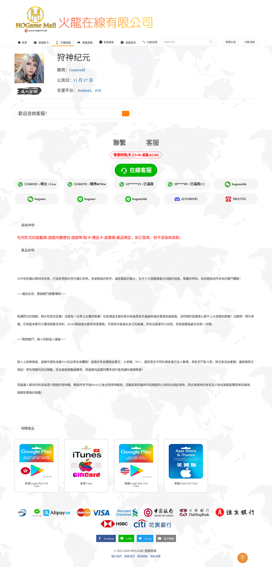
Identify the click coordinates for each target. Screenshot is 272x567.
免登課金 (108, 42)
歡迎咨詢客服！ (33, 113)
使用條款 (142, 556)
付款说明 (151, 42)
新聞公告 (231, 42)
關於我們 (116, 556)
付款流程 (249, 42)
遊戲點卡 (43, 42)
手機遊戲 (65, 42)
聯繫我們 (129, 556)
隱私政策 (155, 556)
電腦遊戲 (87, 42)
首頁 (24, 42)
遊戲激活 (130, 42)
